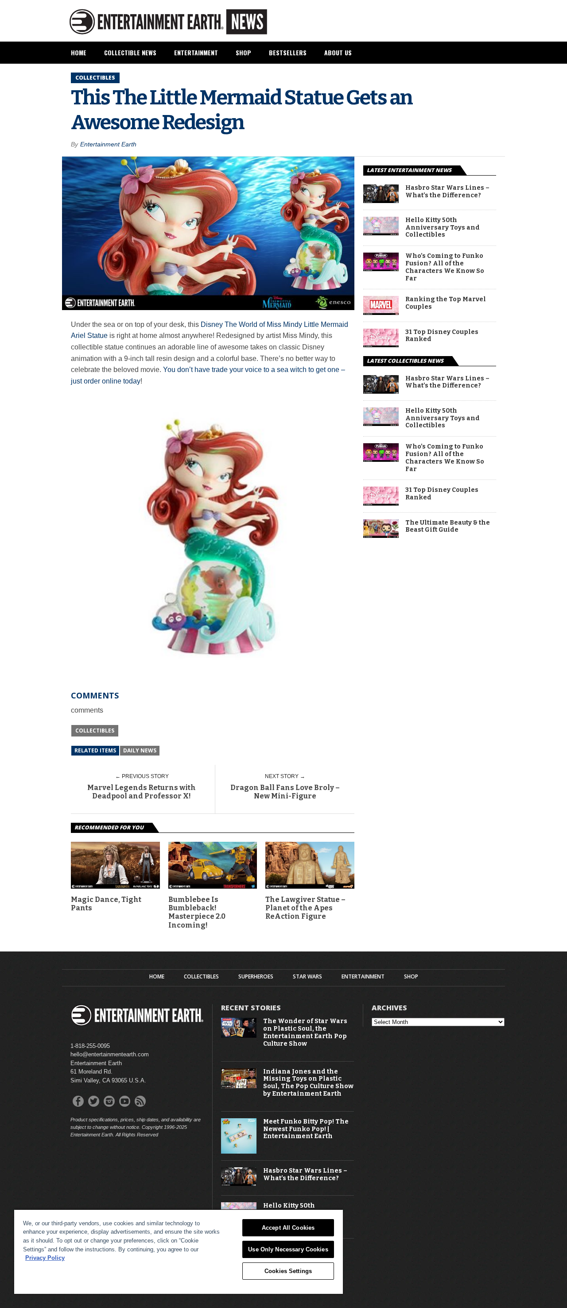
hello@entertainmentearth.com (109, 1054)
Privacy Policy (45, 1257)
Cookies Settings (288, 1271)
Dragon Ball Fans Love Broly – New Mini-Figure (285, 791)
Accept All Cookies (288, 1227)
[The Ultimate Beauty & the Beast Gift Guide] (381, 535)
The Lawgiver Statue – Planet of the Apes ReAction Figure (305, 908)
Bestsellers (288, 52)
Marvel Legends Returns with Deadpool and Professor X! (141, 791)
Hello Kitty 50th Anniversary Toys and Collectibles (442, 228)
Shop (243, 52)
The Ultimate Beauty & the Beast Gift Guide (447, 526)
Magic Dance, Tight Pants (106, 903)
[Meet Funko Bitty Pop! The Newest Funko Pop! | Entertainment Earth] (238, 1151)
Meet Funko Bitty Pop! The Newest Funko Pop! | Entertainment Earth (306, 1129)
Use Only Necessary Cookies (288, 1249)
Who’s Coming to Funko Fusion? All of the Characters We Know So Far (444, 267)
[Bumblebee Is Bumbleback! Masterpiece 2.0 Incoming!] (212, 886)
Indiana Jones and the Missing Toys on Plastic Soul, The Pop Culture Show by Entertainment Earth (308, 1082)
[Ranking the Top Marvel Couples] (381, 312)
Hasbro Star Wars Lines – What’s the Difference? (447, 191)
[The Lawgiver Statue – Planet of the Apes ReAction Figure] (309, 886)
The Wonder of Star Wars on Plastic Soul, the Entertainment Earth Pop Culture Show (305, 1032)
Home (78, 52)
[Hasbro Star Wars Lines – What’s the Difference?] (381, 200)
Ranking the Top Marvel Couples (445, 303)
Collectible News (130, 52)
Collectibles (94, 730)
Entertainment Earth (108, 144)
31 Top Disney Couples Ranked (441, 336)
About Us (338, 52)
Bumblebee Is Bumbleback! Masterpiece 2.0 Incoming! (196, 912)
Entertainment (196, 52)
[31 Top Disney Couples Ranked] (381, 345)
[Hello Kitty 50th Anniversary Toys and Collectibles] (381, 233)
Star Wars (307, 976)
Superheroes (255, 976)
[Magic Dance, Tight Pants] (115, 886)
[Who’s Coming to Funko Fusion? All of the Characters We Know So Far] (381, 268)
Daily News (139, 750)
